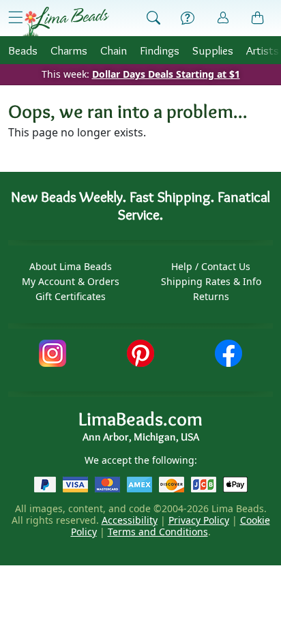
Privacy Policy (198, 520)
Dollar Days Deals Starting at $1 (166, 74)
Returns (211, 296)
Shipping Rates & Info (211, 281)
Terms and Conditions (158, 531)
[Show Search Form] (153, 18)
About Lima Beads (70, 266)
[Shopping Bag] (258, 18)
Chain (113, 50)
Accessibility (130, 520)
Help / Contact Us (210, 266)
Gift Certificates (70, 296)
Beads (23, 50)
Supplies (212, 50)
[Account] (223, 18)
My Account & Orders (70, 281)
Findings (159, 50)
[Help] (187, 18)
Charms (68, 50)
